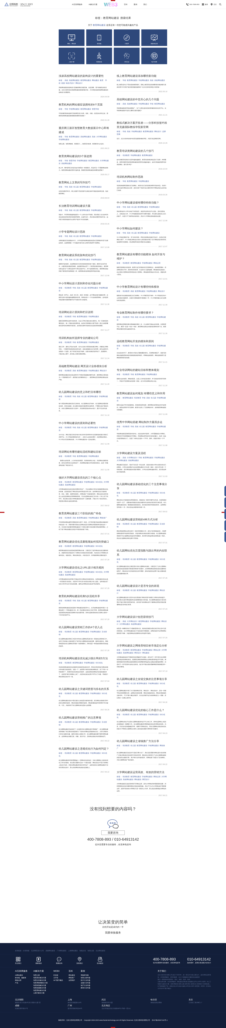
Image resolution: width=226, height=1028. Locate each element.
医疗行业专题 (85, 980)
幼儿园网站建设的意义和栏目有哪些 (80, 392)
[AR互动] (127, 56)
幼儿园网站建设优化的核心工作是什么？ (140, 710)
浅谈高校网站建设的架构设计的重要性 (81, 75)
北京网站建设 (100, 951)
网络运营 (156, 263)
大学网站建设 (101, 137)
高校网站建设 (74, 80)
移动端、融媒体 (20, 978)
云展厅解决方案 (38, 993)
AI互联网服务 (77, 4)
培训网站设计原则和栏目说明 (76, 312)
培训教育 (68, 288)
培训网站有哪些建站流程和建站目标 (80, 451)
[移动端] (99, 37)
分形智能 (26, 951)
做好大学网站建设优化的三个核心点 (80, 477)
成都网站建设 (50, 951)
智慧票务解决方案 (39, 990)
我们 (145, 4)
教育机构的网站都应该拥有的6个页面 (81, 104)
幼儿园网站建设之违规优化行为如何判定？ (84, 748)
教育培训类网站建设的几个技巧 (135, 150)
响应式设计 (70, 83)
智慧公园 (91, 951)
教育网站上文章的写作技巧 (74, 182)
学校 (66, 109)
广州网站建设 (61, 951)
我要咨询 (113, 832)
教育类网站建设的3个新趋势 (75, 156)
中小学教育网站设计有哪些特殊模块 (138, 286)
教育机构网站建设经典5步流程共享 (79, 596)
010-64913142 (199, 959)
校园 (63, 83)
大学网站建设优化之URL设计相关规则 (81, 567)
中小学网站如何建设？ (130, 228)
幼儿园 (76, 187)
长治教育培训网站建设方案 (74, 205)
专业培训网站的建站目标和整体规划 (138, 369)
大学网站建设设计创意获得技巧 (135, 616)
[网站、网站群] (71, 37)
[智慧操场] (99, 56)
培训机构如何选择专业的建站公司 (78, 337)
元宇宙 (55, 978)
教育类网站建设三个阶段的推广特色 (80, 513)
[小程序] (127, 37)
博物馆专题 (85, 975)
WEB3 (56, 971)
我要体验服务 (113, 932)
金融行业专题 (85, 983)
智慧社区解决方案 (39, 980)
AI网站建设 (19, 975)
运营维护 (72, 980)
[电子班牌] (154, 56)
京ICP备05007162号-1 (160, 1020)
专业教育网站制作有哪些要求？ (135, 312)
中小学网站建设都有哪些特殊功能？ (138, 202)
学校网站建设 (74, 109)
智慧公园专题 (85, 978)
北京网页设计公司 (37, 951)
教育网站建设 (85, 80)
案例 (135, 4)
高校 (66, 80)
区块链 (55, 975)
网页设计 (137, 653)
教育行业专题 (85, 988)
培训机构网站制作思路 (130, 176)
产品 (16, 983)
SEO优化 (99, 482)
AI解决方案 (93, 4)
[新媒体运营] (154, 37)
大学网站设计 (132, 458)
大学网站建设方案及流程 (131, 453)
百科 (125, 4)
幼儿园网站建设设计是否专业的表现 (138, 585)
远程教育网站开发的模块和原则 (135, 341)
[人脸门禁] (71, 56)
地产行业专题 (85, 985)
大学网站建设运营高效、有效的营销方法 (140, 772)
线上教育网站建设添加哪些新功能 (136, 75)
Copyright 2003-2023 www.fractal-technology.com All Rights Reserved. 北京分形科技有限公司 (117, 1020)
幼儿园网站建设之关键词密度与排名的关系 (84, 689)
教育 (101, 80)
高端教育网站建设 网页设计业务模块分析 (83, 366)
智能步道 (82, 951)
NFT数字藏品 (58, 980)
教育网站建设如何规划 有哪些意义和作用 (141, 393)
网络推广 (103, 518)
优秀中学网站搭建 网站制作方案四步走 (139, 422)
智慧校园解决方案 (39, 988)
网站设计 (79, 83)
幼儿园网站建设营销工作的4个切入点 (81, 627)
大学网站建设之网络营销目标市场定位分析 (142, 645)
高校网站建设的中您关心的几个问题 (138, 99)
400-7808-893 (164, 959)
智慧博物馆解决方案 (40, 983)
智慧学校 (95, 109)
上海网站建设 (73, 951)
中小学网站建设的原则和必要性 (77, 423)
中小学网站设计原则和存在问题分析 (80, 283)
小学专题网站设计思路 (72, 231)
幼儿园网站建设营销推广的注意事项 (80, 717)
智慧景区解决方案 (39, 978)
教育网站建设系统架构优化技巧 (77, 255)
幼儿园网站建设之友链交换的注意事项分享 (142, 679)
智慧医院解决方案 (39, 985)
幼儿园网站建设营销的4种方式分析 (137, 519)
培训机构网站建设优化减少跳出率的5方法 (83, 658)
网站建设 (95, 80)
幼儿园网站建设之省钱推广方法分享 (138, 741)
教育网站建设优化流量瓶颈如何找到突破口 (84, 541)
